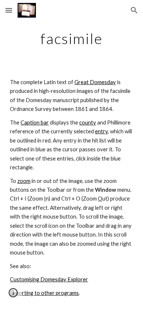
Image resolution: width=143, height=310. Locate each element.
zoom (23, 181)
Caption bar (35, 122)
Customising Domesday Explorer (49, 279)
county (87, 122)
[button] (9, 10)
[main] (71, 39)
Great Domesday (95, 82)
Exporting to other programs (44, 293)
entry (101, 131)
